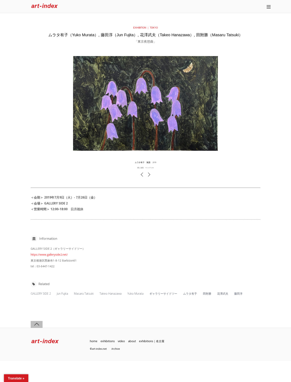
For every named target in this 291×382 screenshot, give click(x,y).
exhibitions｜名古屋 (151, 341)
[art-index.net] (44, 6)
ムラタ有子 (190, 293)
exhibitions (108, 341)
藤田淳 (238, 293)
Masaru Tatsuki (84, 293)
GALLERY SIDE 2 (41, 293)
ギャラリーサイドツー (163, 293)
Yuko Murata (135, 293)
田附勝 (207, 293)
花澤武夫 (222, 293)
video (121, 341)
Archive (115, 348)
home (93, 341)
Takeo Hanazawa (111, 293)
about (132, 341)
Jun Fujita (62, 293)
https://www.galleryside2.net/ (49, 254)
